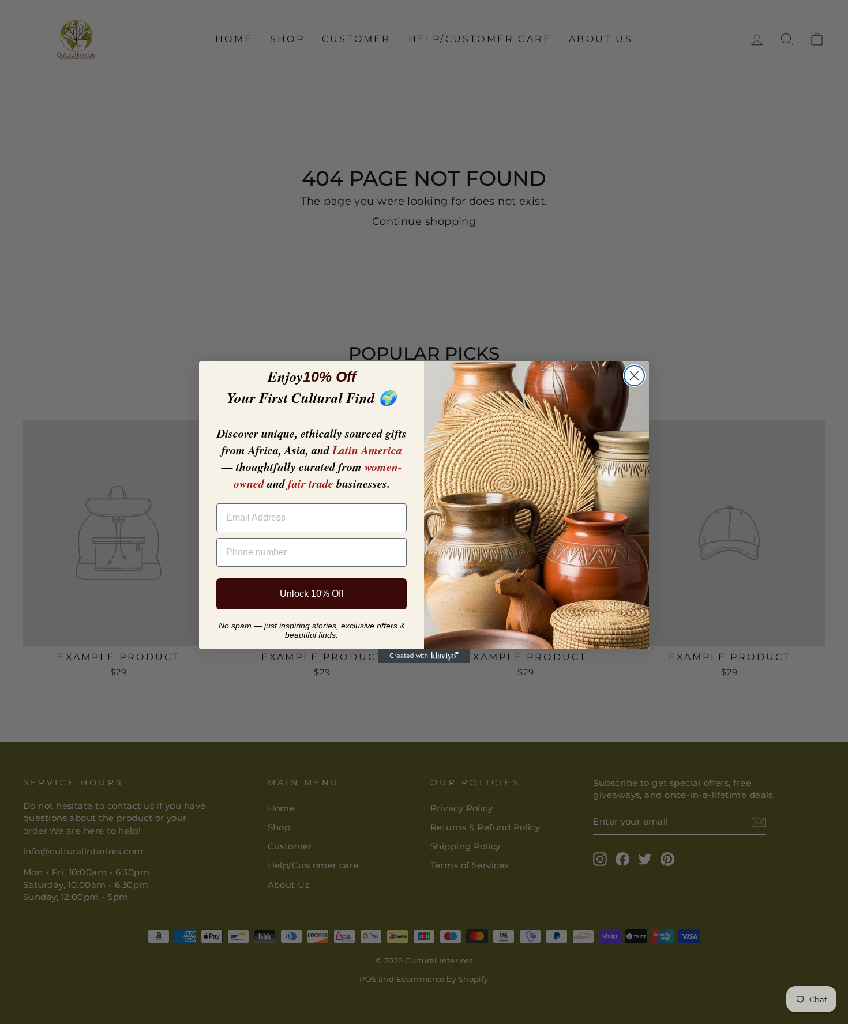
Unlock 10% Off (311, 593)
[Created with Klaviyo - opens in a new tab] (424, 656)
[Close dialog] (634, 376)
